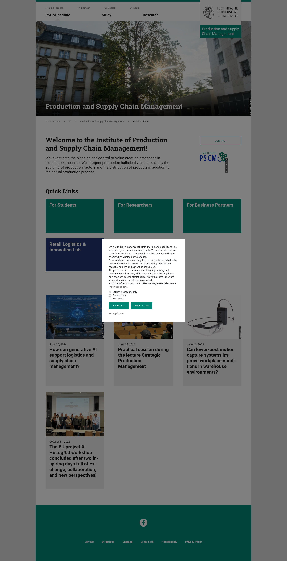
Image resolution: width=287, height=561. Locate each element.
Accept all (119, 305)
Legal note (118, 313)
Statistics (118, 298)
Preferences (119, 295)
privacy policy (118, 286)
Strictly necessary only (125, 292)
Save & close (142, 305)
